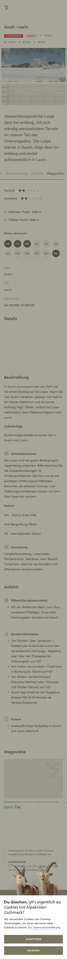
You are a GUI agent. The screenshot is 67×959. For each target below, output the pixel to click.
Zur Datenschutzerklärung (44, 927)
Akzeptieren (33, 939)
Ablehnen (33, 950)
